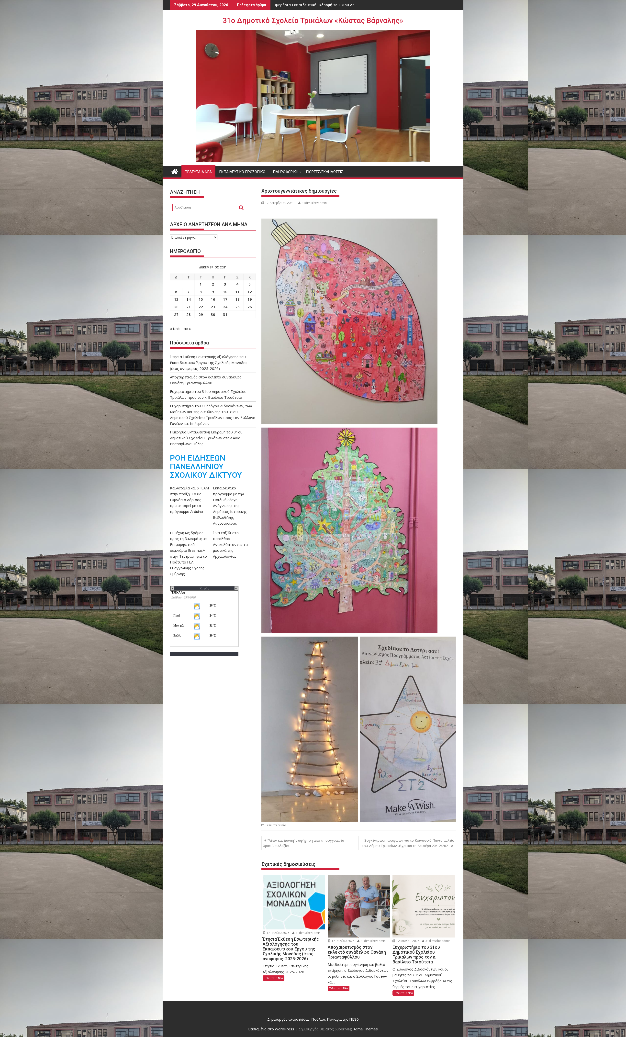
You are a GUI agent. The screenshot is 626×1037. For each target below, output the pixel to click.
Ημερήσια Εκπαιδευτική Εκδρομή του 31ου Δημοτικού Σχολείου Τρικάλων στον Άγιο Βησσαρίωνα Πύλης (206, 438)
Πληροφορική (285, 172)
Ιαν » (186, 328)
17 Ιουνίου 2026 (277, 933)
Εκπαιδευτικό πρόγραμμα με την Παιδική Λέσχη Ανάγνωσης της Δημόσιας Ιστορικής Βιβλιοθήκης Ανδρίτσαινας (230, 505)
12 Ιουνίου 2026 (407, 941)
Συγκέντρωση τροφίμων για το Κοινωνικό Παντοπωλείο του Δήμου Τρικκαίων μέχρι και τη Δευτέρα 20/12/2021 (408, 843)
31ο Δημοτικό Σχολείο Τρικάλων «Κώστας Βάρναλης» (313, 20)
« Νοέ (174, 328)
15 (201, 299)
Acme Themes (366, 1028)
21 (188, 306)
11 (237, 291)
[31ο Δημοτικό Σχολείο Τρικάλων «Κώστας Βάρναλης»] (174, 171)
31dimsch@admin (314, 203)
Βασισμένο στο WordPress (271, 1028)
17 (225, 299)
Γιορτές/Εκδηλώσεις (324, 172)
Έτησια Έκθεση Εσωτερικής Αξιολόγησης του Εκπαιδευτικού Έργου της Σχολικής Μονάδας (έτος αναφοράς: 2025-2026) (208, 362)
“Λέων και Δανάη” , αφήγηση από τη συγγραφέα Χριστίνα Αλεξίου (303, 843)
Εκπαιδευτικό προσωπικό (242, 172)
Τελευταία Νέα (198, 172)
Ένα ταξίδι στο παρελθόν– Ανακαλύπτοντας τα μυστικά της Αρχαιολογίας (230, 544)
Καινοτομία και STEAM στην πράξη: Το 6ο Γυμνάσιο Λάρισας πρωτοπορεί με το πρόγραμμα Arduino (189, 499)
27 (176, 314)
